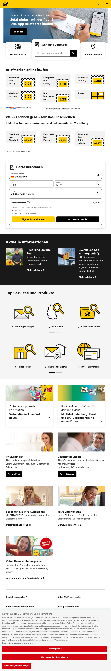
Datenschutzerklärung (18, 643)
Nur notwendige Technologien (54, 657)
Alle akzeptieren (54, 649)
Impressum (32, 643)
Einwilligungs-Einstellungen (16, 665)
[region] (55, 640)
